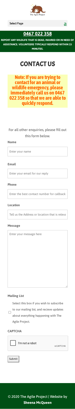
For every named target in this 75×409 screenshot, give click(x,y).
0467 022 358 (37, 33)
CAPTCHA (15, 331)
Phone (12, 184)
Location (14, 205)
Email (12, 164)
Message (14, 225)
